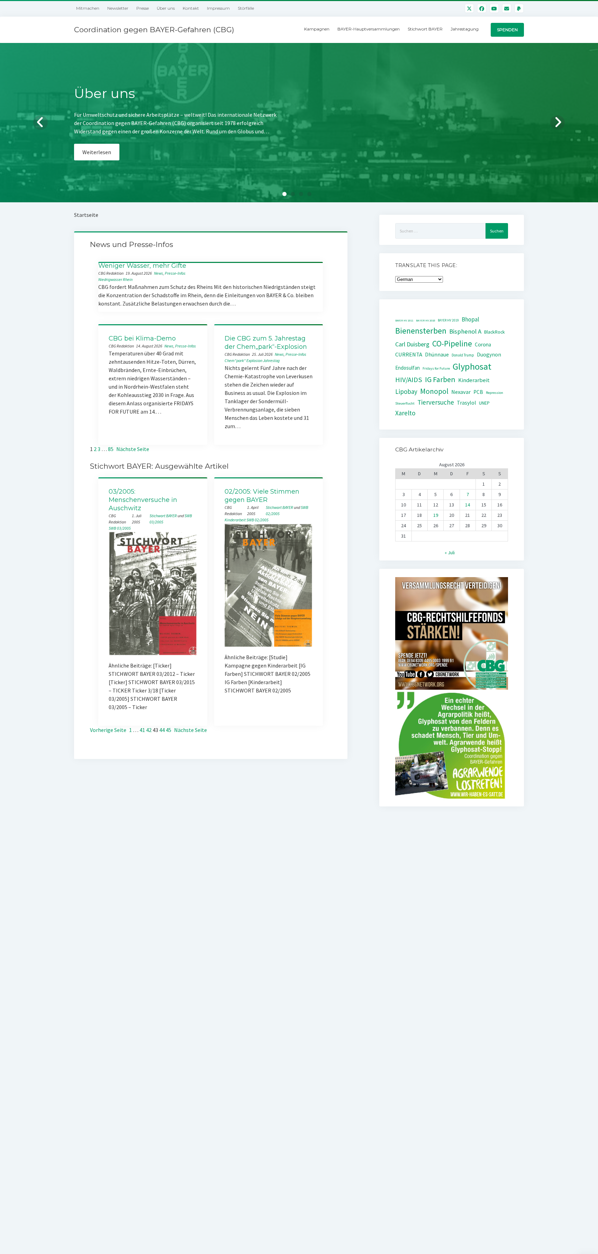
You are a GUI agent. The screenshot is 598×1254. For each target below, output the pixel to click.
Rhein (128, 279)
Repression (494, 392)
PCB (478, 392)
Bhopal (470, 319)
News (158, 273)
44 (162, 729)
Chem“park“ (235, 360)
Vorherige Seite (108, 729)
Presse (142, 8)
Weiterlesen (96, 160)
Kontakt (191, 8)
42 (149, 729)
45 (168, 729)
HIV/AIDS (408, 379)
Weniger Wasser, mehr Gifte (142, 266)
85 (111, 448)
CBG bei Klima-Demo (142, 338)
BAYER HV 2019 (448, 320)
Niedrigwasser (110, 279)
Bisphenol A (465, 331)
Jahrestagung (465, 29)
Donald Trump (463, 355)
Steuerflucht (405, 403)
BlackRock (494, 332)
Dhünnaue (437, 354)
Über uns (166, 8)
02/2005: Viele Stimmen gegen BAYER (262, 496)
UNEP (484, 403)
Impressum (218, 8)
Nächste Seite (132, 448)
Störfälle (246, 8)
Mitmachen (87, 8)
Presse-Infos (175, 273)
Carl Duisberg (412, 344)
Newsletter (117, 8)
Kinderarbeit (235, 519)
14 (467, 505)
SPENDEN (507, 29)
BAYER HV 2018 (425, 320)
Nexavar (461, 391)
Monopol (434, 391)
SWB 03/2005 (120, 528)
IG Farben (440, 379)
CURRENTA (408, 354)
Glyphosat (472, 366)
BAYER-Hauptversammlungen (368, 29)
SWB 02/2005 (257, 519)
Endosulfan (407, 367)
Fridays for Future (436, 368)
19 (435, 515)
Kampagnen (316, 29)
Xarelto (405, 413)
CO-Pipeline (452, 343)
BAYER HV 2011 (404, 320)
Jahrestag (271, 360)
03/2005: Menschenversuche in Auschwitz (143, 500)
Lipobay (406, 391)
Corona (483, 344)
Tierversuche (435, 402)
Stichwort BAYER (425, 29)
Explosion (254, 360)
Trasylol (466, 402)
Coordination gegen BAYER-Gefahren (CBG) (154, 29)
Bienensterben (420, 330)
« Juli (450, 552)
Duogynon (489, 354)
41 (142, 729)
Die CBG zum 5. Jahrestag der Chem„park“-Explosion (266, 343)
